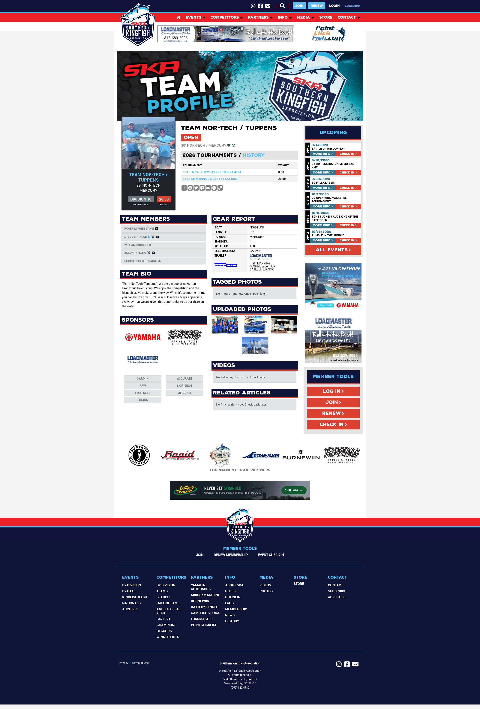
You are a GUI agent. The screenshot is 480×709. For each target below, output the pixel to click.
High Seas (142, 392)
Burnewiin (200, 601)
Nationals (131, 603)
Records (164, 631)
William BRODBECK (137, 245)
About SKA (234, 585)
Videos (265, 585)
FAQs (229, 603)
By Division (131, 585)
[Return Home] (138, 25)
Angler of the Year (169, 611)
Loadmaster (202, 619)
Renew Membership (231, 554)
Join (299, 6)
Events (193, 18)
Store (325, 18)
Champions (166, 625)
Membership (236, 609)
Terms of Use (140, 663)
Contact (347, 18)
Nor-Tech (184, 385)
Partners (258, 18)
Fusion (142, 399)
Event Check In (271, 554)
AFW (143, 385)
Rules (230, 591)
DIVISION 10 (140, 199)
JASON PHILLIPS (135, 253)
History (254, 155)
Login (334, 6)
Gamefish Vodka (205, 613)
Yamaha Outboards (201, 587)
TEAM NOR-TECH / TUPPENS (148, 177)
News (230, 615)
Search (163, 597)
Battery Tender (204, 607)
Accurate (184, 378)
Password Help (352, 6)
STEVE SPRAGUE (135, 237)
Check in (347, 154)
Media (303, 18)
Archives (130, 609)
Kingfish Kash (134, 597)
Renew (317, 6)
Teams (162, 591)
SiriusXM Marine (205, 595)
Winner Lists (168, 637)
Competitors (225, 18)
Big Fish (163, 619)
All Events (332, 250)
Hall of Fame (168, 603)
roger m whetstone (139, 228)
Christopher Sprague (141, 261)
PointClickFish (204, 625)
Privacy (123, 663)
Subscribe (337, 591)
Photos (266, 591)
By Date (128, 591)
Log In (331, 391)
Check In (332, 424)
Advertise (336, 597)
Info (283, 18)
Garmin (142, 378)
